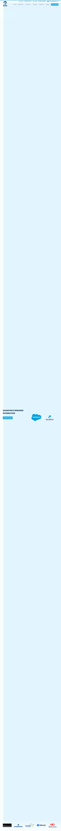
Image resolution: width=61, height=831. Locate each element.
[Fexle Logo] (5, 4)
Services (28, 4)
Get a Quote (55, 4)
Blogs (47, 4)
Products (41, 4)
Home (15, 4)
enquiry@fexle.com (53, 1)
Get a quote (8, 418)
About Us (20, 4)
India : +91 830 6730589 (40, 1)
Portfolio (35, 4)
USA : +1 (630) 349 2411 (26, 1)
